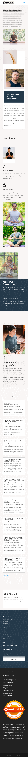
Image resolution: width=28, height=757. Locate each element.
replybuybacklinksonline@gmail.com (10, 645)
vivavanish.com (15, 671)
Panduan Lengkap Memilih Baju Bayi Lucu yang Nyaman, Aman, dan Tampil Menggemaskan (13, 538)
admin (6, 404)
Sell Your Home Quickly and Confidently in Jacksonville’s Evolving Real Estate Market (13, 500)
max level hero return (7, 685)
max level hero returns (7, 693)
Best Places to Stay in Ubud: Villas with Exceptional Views (13, 519)
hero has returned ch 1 (7, 692)
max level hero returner (8, 690)
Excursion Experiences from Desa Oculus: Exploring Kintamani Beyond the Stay (14, 480)
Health (17, 560)
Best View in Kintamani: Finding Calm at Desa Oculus (13, 402)
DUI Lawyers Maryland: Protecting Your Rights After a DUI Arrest (13, 421)
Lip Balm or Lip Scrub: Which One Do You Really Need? (13, 559)
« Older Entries (6, 575)
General (16, 404)
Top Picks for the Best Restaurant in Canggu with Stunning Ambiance (13, 441)
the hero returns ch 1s (7, 695)
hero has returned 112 (7, 680)
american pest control (7, 671)
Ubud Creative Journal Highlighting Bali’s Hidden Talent (12, 460)
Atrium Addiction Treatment (9, 675)
